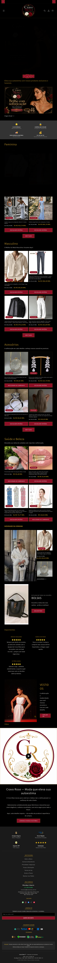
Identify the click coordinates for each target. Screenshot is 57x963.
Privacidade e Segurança (28, 864)
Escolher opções (16, 195)
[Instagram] (26, 902)
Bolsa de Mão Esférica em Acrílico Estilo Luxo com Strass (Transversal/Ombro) (15, 378)
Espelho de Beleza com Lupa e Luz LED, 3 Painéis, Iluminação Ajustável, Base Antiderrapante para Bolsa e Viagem (40, 511)
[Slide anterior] (24, 76)
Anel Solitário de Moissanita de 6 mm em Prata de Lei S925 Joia (16, 415)
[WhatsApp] (23, 902)
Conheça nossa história (29, 821)
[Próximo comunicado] (54, 1)
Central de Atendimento (28, 861)
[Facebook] (28, 902)
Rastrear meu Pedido (28, 876)
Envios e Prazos (28, 873)
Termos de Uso (28, 870)
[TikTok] (31, 902)
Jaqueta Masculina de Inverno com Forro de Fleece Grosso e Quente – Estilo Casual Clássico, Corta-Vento (16, 322)
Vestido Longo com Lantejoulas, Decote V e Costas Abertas (15, 222)
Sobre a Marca (28, 859)
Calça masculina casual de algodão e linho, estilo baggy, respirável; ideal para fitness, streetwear (40, 322)
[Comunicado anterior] (3, 1)
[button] (4, 11)
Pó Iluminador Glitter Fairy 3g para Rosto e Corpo (15, 471)
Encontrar (38, 611)
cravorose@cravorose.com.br (28, 889)
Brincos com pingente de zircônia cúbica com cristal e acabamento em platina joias (41, 378)
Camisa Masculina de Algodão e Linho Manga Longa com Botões (15, 285)
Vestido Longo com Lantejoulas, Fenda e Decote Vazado (39, 187)
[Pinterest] (34, 902)
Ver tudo (28, 236)
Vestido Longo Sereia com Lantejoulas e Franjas (39, 222)
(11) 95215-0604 (28, 887)
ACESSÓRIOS (41, 579)
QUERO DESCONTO (28, 918)
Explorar (45, 715)
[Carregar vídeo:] (28, 756)
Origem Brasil (8, 116)
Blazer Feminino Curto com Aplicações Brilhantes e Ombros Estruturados (15, 179)
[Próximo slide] (32, 76)
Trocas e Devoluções (28, 867)
